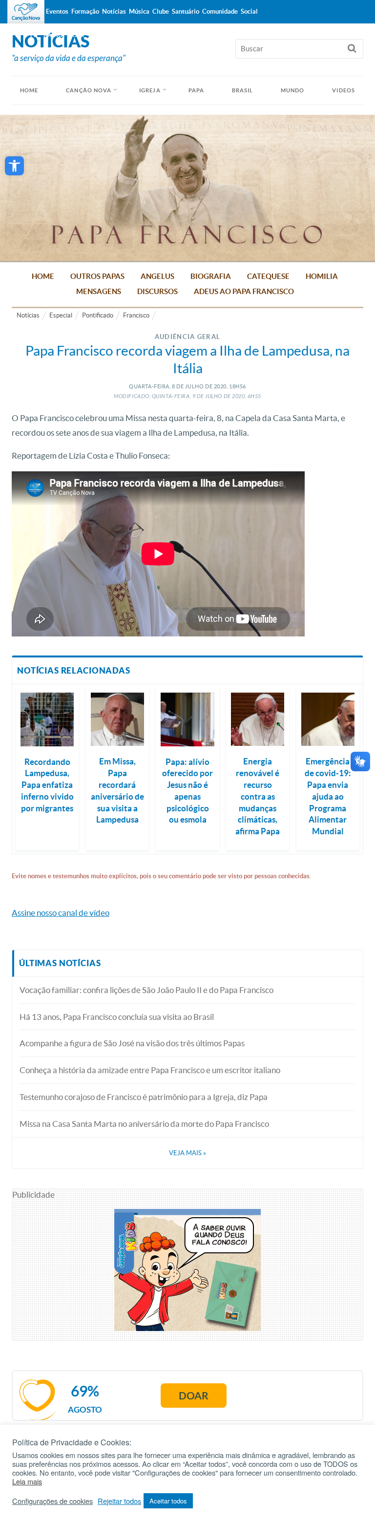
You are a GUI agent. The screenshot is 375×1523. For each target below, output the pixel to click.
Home (43, 276)
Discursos (157, 291)
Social (249, 11)
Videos (343, 90)
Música (139, 11)
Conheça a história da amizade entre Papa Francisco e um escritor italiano (150, 1070)
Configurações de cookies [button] (52, 1501)
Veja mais (187, 1153)
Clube (160, 11)
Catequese (268, 276)
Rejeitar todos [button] (119, 1501)
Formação (85, 11)
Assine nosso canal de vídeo (60, 912)
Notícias (28, 315)
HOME (29, 90)
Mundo (293, 90)
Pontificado (97, 315)
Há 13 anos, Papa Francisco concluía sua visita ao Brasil (117, 1016)
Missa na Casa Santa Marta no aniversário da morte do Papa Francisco (144, 1123)
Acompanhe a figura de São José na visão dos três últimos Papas (132, 1043)
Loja (76, 35)
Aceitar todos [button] (168, 1500)
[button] (14, 165)
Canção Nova (88, 90)
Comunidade (220, 11)
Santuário (185, 11)
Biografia (210, 276)
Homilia (322, 276)
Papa (196, 90)
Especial (60, 315)
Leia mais (27, 1481)
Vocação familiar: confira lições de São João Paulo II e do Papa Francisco (146, 989)
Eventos (57, 11)
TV (33, 35)
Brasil (242, 90)
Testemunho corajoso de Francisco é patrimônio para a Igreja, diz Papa (144, 1096)
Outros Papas (97, 276)
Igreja (150, 90)
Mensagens (98, 291)
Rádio (53, 35)
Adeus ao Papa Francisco (244, 291)
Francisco (136, 315)
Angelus (157, 276)
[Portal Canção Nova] (25, 11)
